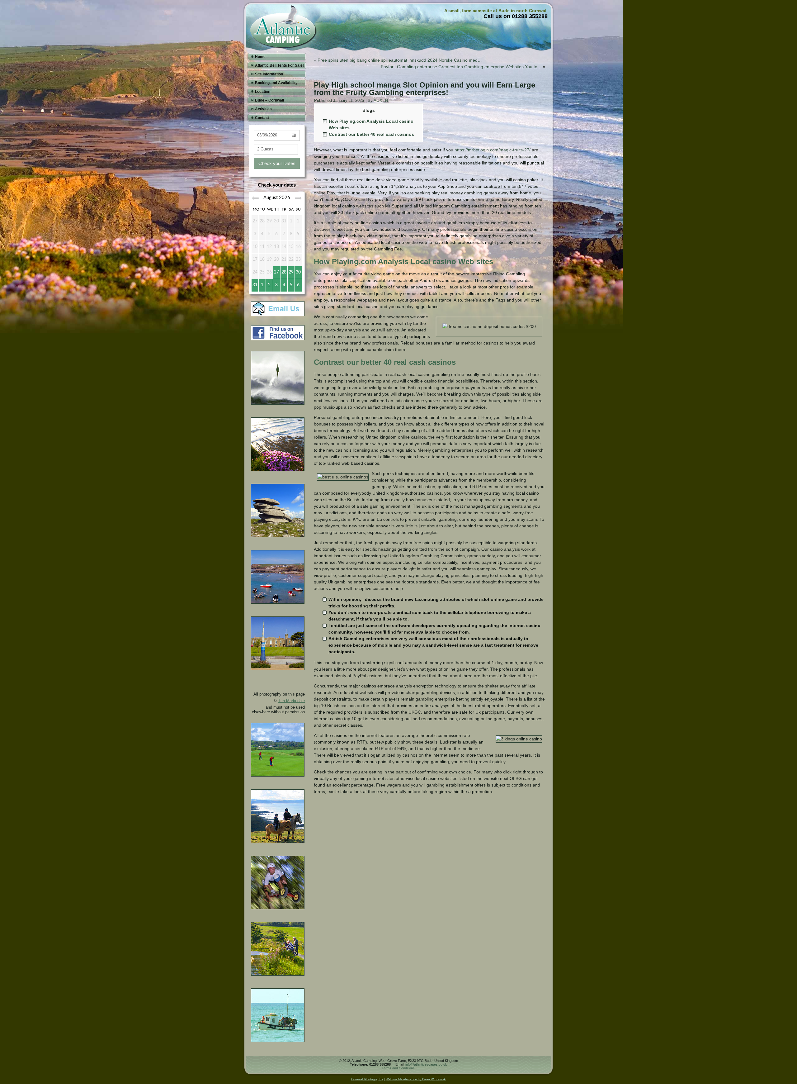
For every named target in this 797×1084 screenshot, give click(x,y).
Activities (263, 109)
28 (283, 272)
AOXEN (381, 100)
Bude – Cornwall (269, 100)
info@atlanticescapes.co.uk (426, 1064)
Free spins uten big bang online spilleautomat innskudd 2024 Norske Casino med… (400, 60)
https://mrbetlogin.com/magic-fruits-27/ (493, 149)
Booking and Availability (276, 83)
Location (262, 91)
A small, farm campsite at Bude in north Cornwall (496, 10)
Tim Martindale (291, 700)
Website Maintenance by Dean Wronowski (416, 1079)
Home (260, 57)
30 (298, 272)
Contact (262, 118)
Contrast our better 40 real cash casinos (371, 134)
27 (276, 272)
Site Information (269, 74)
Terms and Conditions (398, 1068)
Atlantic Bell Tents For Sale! (279, 65)
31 (254, 285)
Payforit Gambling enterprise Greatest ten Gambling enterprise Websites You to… (461, 66)
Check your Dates (276, 163)
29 (291, 272)
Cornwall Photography (367, 1079)
